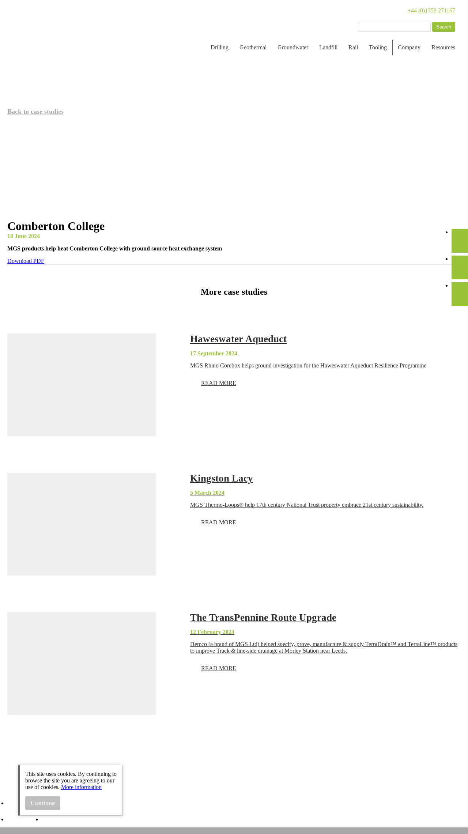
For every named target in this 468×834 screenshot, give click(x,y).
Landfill (328, 47)
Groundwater (293, 47)
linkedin (14, 806)
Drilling (220, 47)
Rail (353, 47)
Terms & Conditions (65, 819)
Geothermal (253, 47)
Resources (443, 47)
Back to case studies (35, 111)
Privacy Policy (24, 819)
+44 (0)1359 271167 (431, 10)
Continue (43, 803)
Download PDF (25, 261)
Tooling (378, 47)
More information (81, 787)
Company (409, 47)
